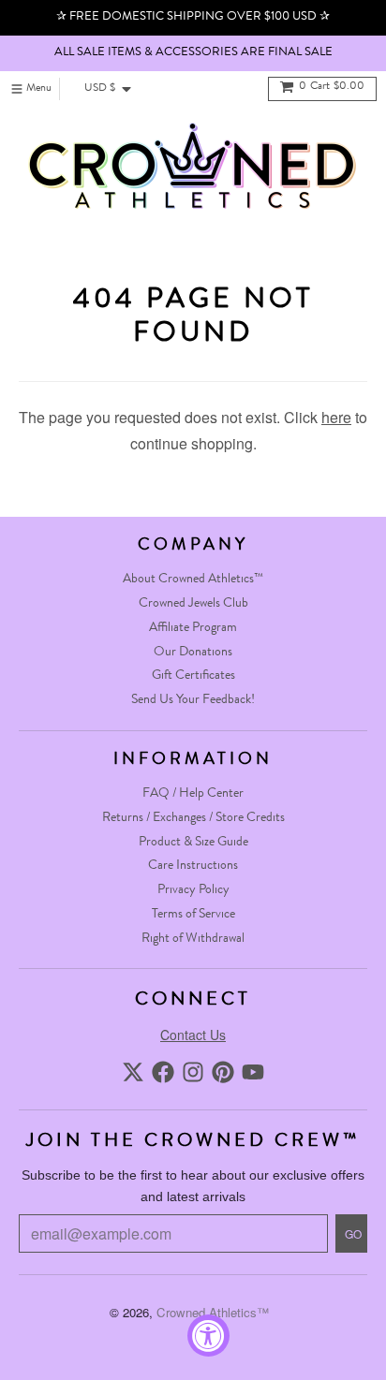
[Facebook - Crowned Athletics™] (163, 1072)
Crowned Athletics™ (212, 1312)
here (336, 417)
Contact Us (193, 1034)
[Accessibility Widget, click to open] (208, 1335)
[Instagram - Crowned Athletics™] (193, 1072)
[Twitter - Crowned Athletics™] (133, 1072)
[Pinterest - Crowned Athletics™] (223, 1072)
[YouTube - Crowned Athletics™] (253, 1072)
